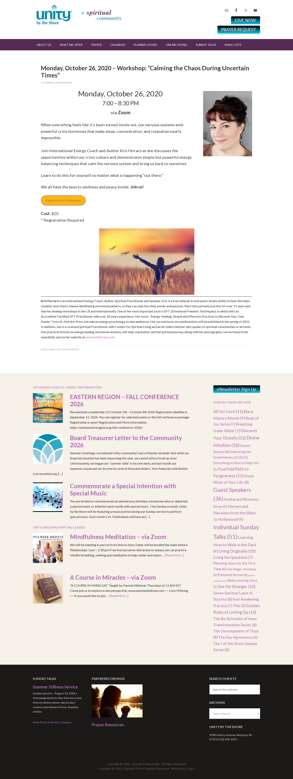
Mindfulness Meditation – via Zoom (118, 536)
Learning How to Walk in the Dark (234, 544)
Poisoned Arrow (233, 575)
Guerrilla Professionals (146, 764)
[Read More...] (174, 555)
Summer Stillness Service (55, 686)
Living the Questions (233, 557)
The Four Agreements (238, 637)
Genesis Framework (157, 768)
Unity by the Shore (88, 15)
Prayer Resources (108, 724)
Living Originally (237, 551)
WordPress (178, 768)
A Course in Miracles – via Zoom (113, 577)
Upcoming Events (67, 349)
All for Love (228, 411)
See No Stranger (236, 586)
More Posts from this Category (52, 722)
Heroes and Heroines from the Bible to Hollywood (234, 513)
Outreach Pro (131, 768)
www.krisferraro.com (100, 337)
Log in (191, 768)
